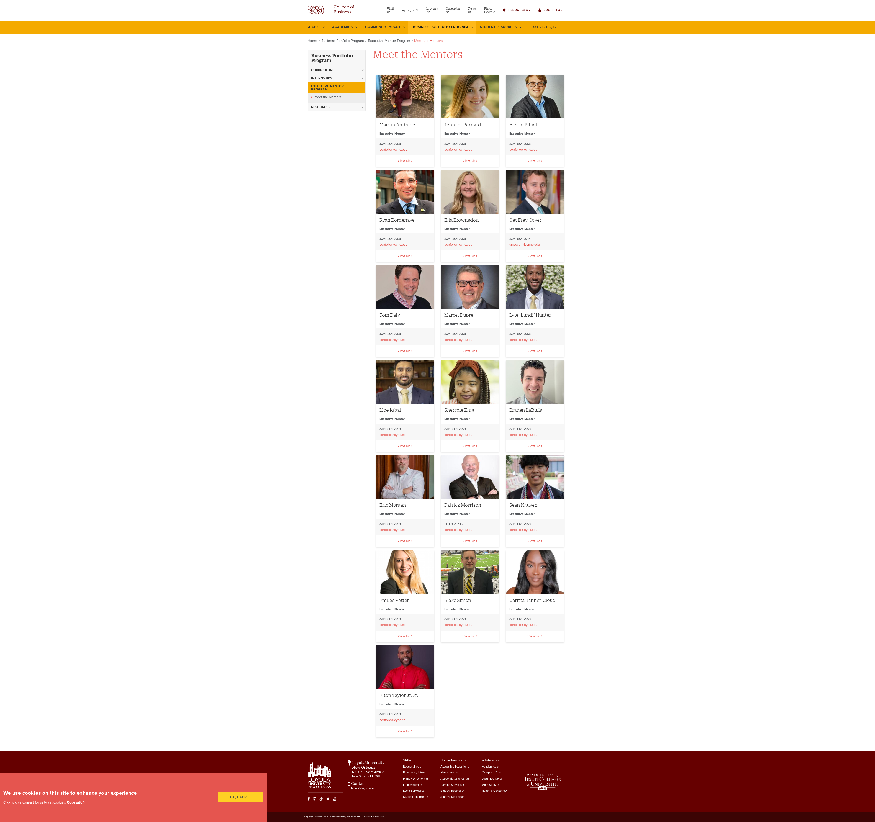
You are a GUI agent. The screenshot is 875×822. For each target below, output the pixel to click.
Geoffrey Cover (525, 220)
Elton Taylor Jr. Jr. (398, 695)
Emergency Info (413, 772)
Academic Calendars (453, 779)
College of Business (344, 10)
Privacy (366, 816)
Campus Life (490, 772)
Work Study (489, 785)
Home (312, 41)
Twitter (328, 799)
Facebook (309, 799)
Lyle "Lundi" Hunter (530, 315)
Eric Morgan (392, 505)
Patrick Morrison (462, 505)
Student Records (450, 791)
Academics (489, 766)
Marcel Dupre (458, 315)
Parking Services (451, 785)
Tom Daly (389, 315)
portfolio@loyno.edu (393, 150)
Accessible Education (453, 766)
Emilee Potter (394, 600)
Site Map (379, 816)
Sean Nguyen (523, 505)
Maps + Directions (414, 779)
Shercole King (459, 410)
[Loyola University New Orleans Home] (316, 10)
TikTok (321, 799)
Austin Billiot (523, 124)
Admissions (489, 760)
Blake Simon (457, 600)
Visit (406, 760)
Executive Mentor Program (389, 41)
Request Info (411, 766)
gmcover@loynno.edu (524, 245)
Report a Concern (493, 791)
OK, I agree (240, 797)
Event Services (412, 791)
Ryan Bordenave (396, 220)
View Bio (403, 160)
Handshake (447, 772)
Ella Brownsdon (461, 220)
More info (74, 802)
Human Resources (452, 760)
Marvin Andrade (397, 124)
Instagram (314, 799)
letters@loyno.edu (362, 788)
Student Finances (414, 797)
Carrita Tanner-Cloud (532, 600)
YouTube (334, 799)
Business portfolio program (332, 58)
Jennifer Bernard (462, 124)
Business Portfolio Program (342, 41)
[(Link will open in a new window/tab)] (542, 781)
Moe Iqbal (390, 410)
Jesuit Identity (490, 779)
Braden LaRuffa (525, 410)
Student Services (451, 797)
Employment (411, 785)
